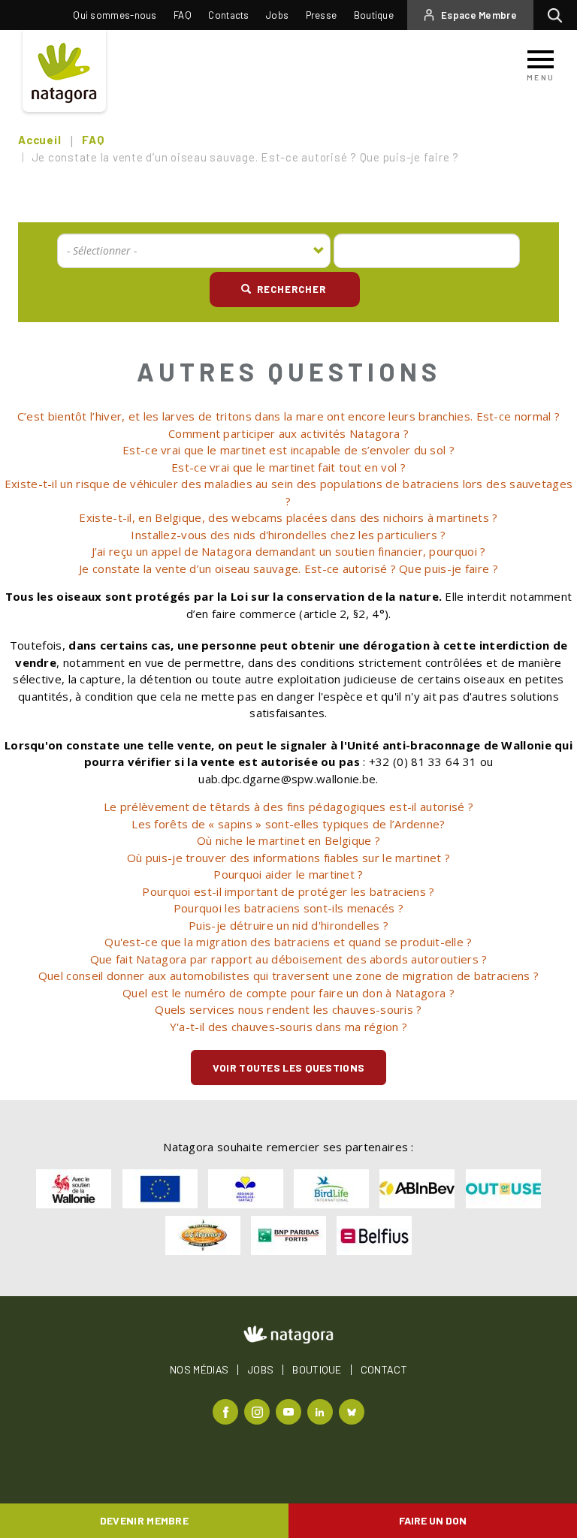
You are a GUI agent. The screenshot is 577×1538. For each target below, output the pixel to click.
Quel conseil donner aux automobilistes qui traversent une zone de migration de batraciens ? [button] (288, 975)
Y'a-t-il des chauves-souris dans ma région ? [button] (288, 1026)
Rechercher (558, 15)
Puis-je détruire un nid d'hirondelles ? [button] (288, 925)
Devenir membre (144, 1520)
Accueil (39, 139)
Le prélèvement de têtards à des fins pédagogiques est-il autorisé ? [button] (288, 806)
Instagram (259, 1410)
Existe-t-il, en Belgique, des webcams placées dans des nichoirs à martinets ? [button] (288, 517)
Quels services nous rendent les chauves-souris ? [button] (288, 1009)
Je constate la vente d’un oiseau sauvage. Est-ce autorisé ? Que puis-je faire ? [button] (288, 568)
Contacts (228, 15)
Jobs (277, 15)
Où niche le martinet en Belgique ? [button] (288, 840)
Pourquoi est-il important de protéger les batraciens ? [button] (288, 891)
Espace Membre (479, 15)
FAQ (183, 15)
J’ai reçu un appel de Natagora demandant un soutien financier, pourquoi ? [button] (289, 551)
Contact (384, 1370)
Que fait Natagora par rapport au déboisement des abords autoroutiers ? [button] (289, 959)
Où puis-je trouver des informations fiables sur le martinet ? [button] (288, 857)
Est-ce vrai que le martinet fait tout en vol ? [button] (288, 467)
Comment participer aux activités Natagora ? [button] (288, 433)
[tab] (288, 416)
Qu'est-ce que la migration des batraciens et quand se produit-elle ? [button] (288, 941)
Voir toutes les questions (289, 1067)
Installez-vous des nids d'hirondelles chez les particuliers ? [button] (288, 534)
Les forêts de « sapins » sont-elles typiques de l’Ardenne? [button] (288, 823)
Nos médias (199, 1370)
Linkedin (322, 1410)
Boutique (374, 15)
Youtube (290, 1410)
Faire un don (433, 1520)
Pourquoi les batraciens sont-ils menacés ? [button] (289, 907)
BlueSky (353, 1410)
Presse (321, 15)
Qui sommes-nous (115, 15)
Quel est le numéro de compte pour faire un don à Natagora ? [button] (288, 992)
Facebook (227, 1410)
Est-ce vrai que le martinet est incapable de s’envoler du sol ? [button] (288, 449)
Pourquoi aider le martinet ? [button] (288, 874)
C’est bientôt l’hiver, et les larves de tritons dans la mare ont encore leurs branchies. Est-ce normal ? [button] (288, 416)
